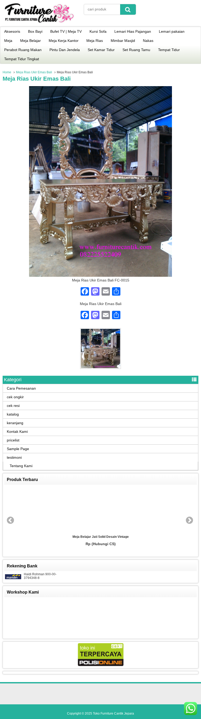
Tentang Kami (21, 466)
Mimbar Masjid (123, 40)
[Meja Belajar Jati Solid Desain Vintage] (100, 509)
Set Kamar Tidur (101, 50)
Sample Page (18, 449)
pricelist (13, 440)
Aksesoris (12, 31)
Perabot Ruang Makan (23, 50)
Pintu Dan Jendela (64, 50)
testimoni (14, 457)
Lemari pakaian (172, 31)
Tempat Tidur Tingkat (21, 59)
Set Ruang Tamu (136, 50)
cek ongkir (15, 397)
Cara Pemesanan (21, 388)
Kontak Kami (17, 431)
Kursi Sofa (98, 31)
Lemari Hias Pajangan (132, 31)
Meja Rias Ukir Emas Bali (34, 72)
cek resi (13, 405)
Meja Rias (94, 40)
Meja (8, 40)
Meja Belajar (30, 40)
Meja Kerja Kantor (64, 40)
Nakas (148, 40)
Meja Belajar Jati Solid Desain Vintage (100, 537)
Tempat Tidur (169, 50)
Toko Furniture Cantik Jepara (113, 713)
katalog (13, 414)
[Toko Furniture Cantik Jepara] (39, 23)
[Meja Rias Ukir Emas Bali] (100, 275)
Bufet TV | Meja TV (66, 31)
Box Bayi (35, 31)
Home (7, 72)
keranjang (15, 423)
